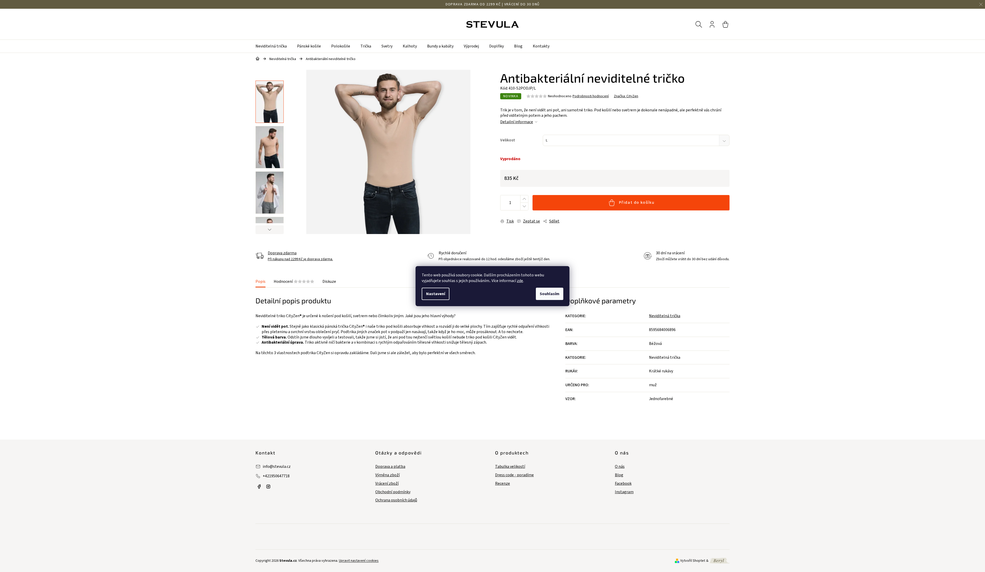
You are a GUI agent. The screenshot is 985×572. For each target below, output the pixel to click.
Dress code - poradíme (514, 475)
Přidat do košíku (637, 202)
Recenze (502, 483)
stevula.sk (268, 486)
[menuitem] (273, 46)
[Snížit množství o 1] (524, 206)
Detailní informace (516, 122)
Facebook (623, 483)
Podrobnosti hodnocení (591, 96)
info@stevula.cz (277, 466)
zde (520, 281)
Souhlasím (549, 294)
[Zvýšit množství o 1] (524, 199)
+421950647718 (276, 476)
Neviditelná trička (664, 316)
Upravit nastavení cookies (359, 560)
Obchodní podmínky (392, 492)
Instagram (624, 492)
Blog (619, 475)
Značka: (626, 96)
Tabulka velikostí (510, 466)
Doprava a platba (390, 466)
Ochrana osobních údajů (396, 500)
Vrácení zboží (387, 483)
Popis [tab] (260, 281)
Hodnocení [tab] (294, 281)
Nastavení (435, 294)
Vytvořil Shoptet (692, 560)
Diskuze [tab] (329, 281)
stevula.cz (259, 486)
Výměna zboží (387, 475)
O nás (620, 466)
